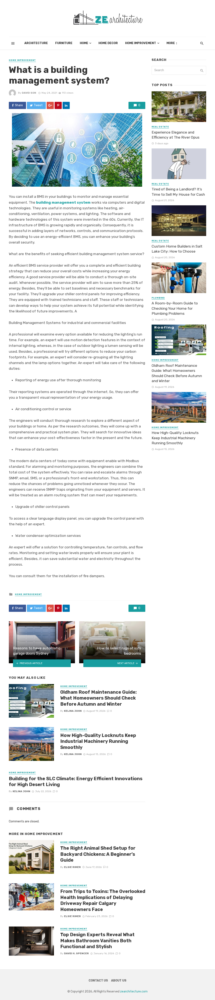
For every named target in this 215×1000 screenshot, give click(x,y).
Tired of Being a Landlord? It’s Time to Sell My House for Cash (178, 192)
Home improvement (140, 43)
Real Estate (160, 127)
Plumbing (158, 298)
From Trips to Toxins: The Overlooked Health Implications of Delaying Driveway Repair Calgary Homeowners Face (102, 900)
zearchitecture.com (134, 991)
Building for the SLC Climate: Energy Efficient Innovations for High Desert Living (75, 781)
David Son (29, 92)
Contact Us (98, 980)
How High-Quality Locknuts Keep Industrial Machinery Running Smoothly (98, 741)
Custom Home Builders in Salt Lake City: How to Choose (177, 249)
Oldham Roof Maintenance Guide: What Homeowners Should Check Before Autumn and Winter (98, 698)
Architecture (36, 43)
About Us (118, 980)
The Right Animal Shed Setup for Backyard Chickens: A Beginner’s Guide (97, 854)
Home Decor (108, 43)
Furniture (63, 43)
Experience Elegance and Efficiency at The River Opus (175, 135)
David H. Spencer (76, 953)
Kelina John (73, 710)
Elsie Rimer (72, 867)
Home (84, 43)
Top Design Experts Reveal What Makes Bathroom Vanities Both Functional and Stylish (97, 940)
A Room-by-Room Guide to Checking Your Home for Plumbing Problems (175, 308)
